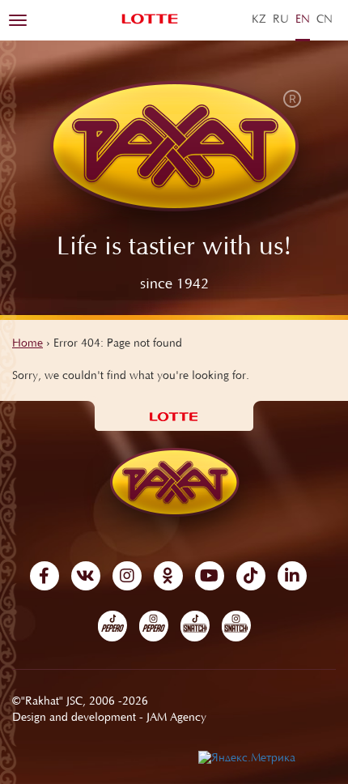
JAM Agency (176, 718)
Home (27, 344)
